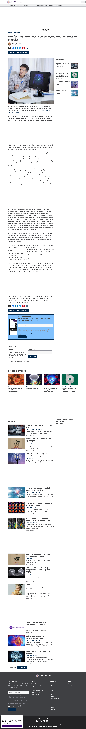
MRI (19, 33)
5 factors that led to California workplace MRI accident (38, 555)
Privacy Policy (24, 724)
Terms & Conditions (43, 724)
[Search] (82, 2)
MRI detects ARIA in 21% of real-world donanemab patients (63, 83)
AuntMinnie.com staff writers (34, 429)
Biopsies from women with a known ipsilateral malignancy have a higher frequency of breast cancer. (39, 577)
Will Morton (30, 458)
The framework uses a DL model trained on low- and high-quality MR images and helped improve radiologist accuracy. (40, 526)
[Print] (9, 48)
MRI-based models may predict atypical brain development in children (38, 587)
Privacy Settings (33, 724)
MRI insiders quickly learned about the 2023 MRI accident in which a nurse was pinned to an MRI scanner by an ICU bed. (40, 446)
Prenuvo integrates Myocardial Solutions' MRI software (62, 92)
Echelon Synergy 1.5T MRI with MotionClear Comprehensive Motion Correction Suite (62, 75)
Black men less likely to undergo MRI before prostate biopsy (50, 390)
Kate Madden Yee (16, 43)
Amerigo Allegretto (32, 507)
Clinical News (12, 33)
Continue (33, 356)
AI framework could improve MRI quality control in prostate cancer (39, 519)
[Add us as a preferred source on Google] (27, 48)
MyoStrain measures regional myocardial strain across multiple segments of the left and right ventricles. (39, 496)
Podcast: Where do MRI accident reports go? (38, 440)
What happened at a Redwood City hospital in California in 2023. (39, 561)
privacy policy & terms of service (38, 333)
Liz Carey (29, 443)
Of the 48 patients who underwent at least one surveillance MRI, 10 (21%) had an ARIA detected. (40, 461)
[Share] (13, 48)
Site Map (59, 724)
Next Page (22, 667)
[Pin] (23, 48)
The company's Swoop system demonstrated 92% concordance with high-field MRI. (39, 432)
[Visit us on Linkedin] (44, 721)
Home (63, 724)
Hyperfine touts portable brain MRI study (62, 64)
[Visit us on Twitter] (41, 721)
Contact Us (52, 724)
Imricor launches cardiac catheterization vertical (35, 637)
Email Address (22, 323)
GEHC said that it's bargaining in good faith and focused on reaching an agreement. (39, 629)
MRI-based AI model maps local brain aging (38, 652)
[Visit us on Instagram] (47, 721)
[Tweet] (20, 48)
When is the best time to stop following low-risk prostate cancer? (15, 390)
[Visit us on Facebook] (37, 721)
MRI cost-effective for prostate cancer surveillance (34, 389)
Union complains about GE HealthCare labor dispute (36, 624)
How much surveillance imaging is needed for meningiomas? (39, 504)
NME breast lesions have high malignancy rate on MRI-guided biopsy (38, 570)
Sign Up (22, 337)
